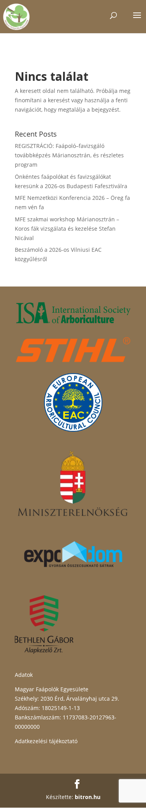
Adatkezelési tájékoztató (46, 741)
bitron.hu (87, 797)
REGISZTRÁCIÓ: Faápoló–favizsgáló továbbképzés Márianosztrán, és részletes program (69, 155)
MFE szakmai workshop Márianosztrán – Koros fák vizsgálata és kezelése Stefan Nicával (67, 228)
